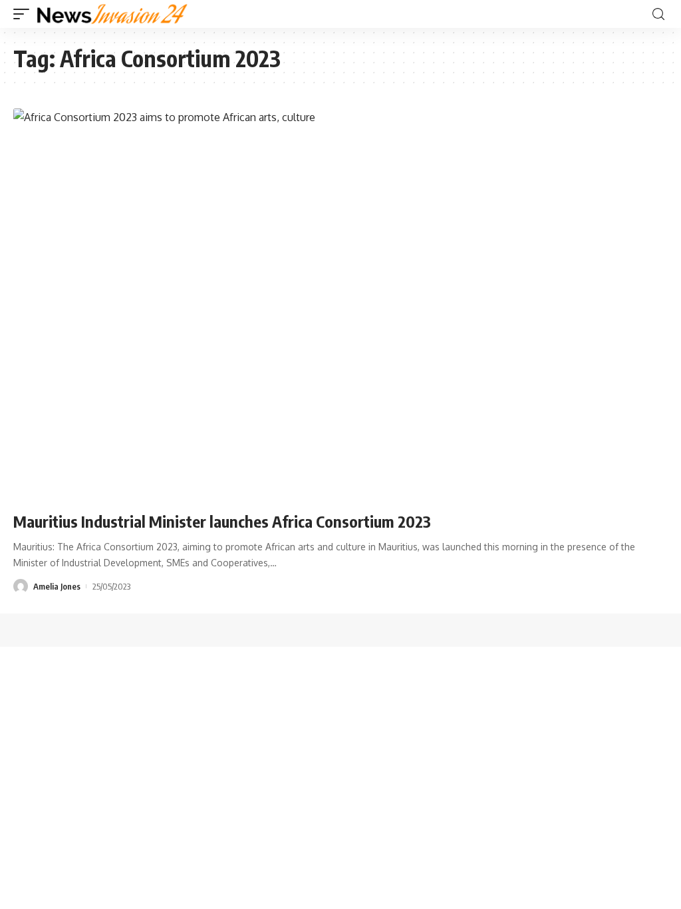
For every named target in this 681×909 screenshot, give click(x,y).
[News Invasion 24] (113, 14)
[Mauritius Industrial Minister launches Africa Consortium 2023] (340, 304)
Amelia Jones (56, 586)
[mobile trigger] (24, 14)
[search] (658, 14)
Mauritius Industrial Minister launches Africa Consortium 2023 (222, 521)
